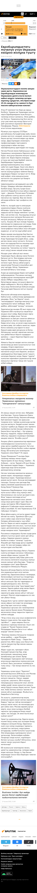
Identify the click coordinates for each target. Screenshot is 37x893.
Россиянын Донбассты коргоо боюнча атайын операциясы (15, 394)
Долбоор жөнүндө (7, 853)
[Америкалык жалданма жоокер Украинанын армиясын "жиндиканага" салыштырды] (18, 378)
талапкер (14, 810)
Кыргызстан (5, 837)
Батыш (24, 807)
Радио (21, 837)
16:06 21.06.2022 (6, 56)
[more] (34, 407)
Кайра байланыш (6, 868)
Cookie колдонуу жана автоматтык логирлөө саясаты (12, 865)
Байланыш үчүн (6, 856)
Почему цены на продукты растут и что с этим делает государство (14, 30)
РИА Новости (24, 126)
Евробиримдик (6, 810)
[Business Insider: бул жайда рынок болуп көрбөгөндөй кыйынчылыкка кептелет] (18, 772)
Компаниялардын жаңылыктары (11, 859)
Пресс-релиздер (17, 856)
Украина (17, 807)
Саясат (30, 810)
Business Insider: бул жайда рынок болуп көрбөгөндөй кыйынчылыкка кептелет (16, 795)
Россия (11, 807)
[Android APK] (7, 874)
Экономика (23, 810)
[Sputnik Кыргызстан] (6, 15)
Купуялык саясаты (7, 861)
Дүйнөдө (4, 807)
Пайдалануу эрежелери (21, 853)
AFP (3, 80)
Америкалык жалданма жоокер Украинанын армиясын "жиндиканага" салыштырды (17, 401)
